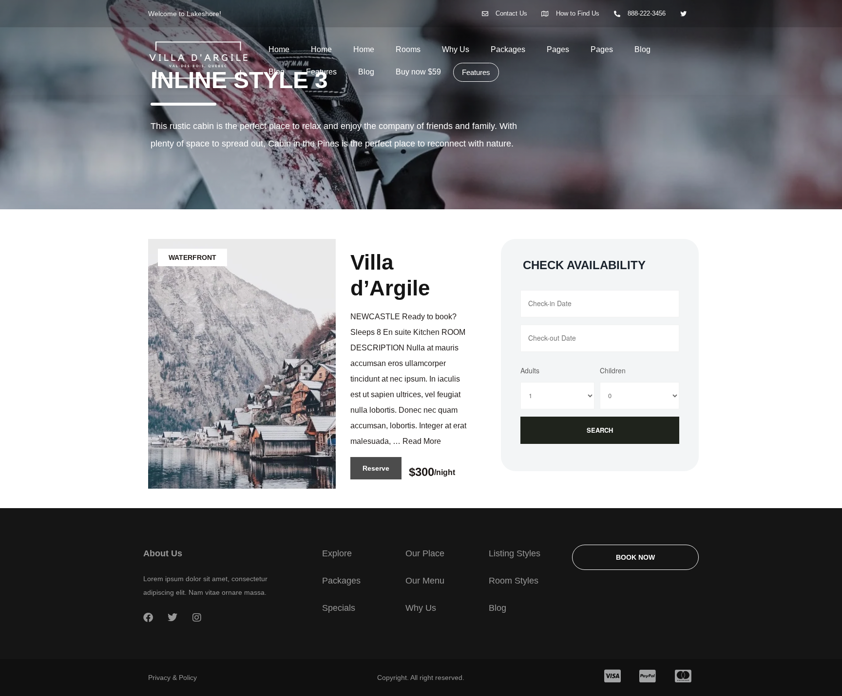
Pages (558, 49)
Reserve (376, 468)
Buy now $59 (418, 72)
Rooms (408, 49)
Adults (529, 370)
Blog (642, 49)
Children (613, 370)
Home (278, 49)
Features (321, 72)
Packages (508, 49)
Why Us (455, 49)
